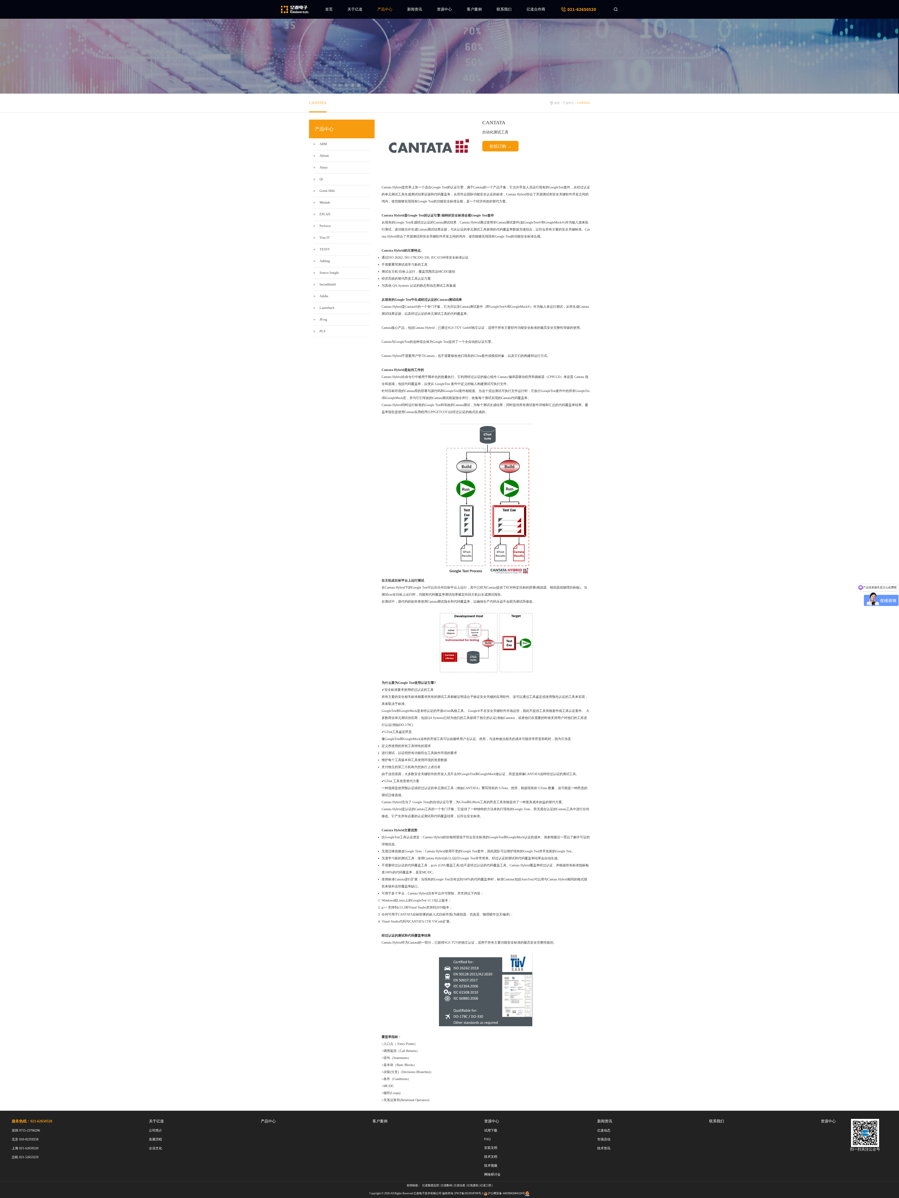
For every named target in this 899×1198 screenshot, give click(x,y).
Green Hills (327, 191)
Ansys (324, 167)
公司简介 (155, 1130)
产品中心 (384, 9)
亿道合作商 (536, 9)
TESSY (325, 249)
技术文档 (490, 1156)
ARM (323, 144)
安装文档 (490, 1148)
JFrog (323, 319)
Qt (321, 179)
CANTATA (318, 103)
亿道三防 (485, 1185)
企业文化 (155, 1148)
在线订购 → (500, 146)
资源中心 (444, 9)
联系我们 (504, 9)
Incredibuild (328, 284)
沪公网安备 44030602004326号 (506, 1193)
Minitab (325, 202)
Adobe (324, 296)
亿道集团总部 (430, 1185)
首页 (329, 9)
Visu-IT (325, 237)
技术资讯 (603, 1148)
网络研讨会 (492, 1174)
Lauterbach (327, 308)
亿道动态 (603, 1130)
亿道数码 (446, 1185)
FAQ (487, 1139)
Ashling (325, 261)
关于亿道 (354, 9)
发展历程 (155, 1139)
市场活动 (603, 1139)
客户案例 (474, 9)
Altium (324, 156)
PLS (322, 331)
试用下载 (490, 1130)
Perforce (325, 226)
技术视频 (490, 1165)
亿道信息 (459, 1185)
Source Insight (329, 273)
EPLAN (325, 214)
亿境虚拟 (472, 1185)
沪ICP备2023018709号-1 (468, 1193)
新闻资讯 (414, 9)
